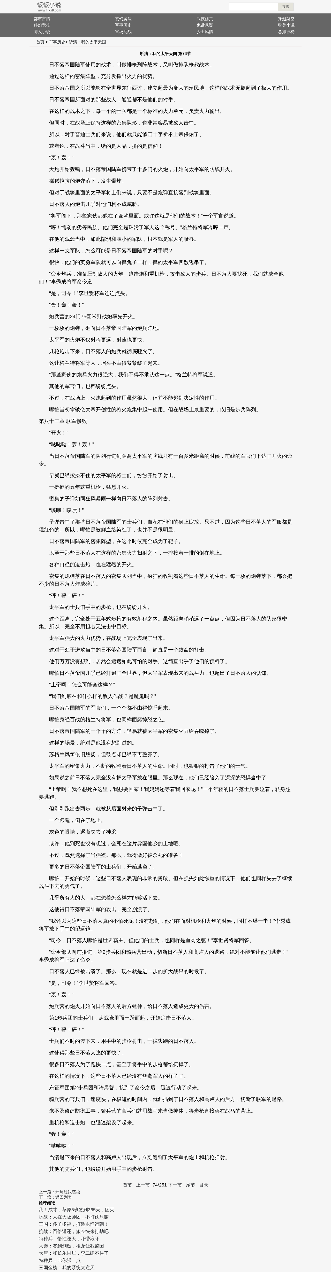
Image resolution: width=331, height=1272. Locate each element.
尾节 (190, 1185)
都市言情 (42, 19)
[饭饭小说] (49, 7)
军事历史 (123, 25)
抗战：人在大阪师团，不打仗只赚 (74, 1217)
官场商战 (123, 31)
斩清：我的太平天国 (87, 42)
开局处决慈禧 (67, 1192)
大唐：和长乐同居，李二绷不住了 (74, 1253)
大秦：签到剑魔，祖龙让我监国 (71, 1245)
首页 (40, 42)
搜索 (285, 6)
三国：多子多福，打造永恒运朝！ (74, 1224)
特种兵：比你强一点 (60, 1260)
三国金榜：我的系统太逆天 (67, 1267)
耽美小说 (286, 25)
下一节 (175, 1185)
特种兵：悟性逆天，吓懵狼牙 (69, 1238)
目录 (203, 1185)
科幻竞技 (42, 25)
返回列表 (63, 1197)
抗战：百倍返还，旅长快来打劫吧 (74, 1231)
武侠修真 (205, 19)
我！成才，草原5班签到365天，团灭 (76, 1209)
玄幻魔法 (123, 19)
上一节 (143, 1185)
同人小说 (42, 31)
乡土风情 (205, 31)
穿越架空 (286, 19)
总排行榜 (286, 31)
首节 (127, 1185)
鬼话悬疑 (205, 25)
